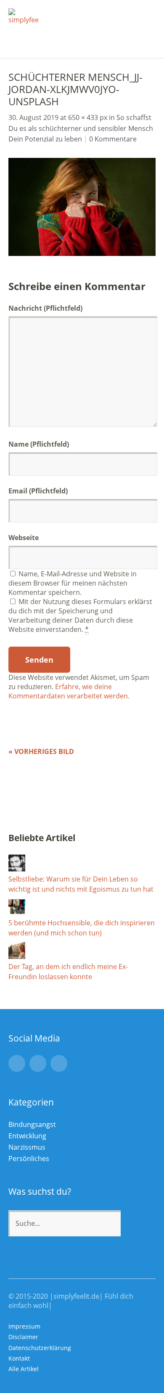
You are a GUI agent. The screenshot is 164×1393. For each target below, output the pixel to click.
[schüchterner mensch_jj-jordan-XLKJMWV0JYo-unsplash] (82, 253)
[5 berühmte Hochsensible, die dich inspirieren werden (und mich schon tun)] (16, 912)
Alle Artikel (23, 1369)
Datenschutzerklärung (39, 1348)
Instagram (16, 1063)
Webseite (23, 537)
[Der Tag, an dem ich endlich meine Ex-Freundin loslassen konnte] (16, 956)
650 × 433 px (87, 117)
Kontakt (19, 1358)
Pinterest (58, 1063)
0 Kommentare (113, 139)
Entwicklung (27, 1135)
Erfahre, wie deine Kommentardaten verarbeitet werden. (69, 691)
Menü (145, 13)
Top (147, 1369)
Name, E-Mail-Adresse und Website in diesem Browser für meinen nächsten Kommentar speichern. (72, 583)
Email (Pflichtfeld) (38, 490)
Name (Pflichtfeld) (38, 444)
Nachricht (45, 308)
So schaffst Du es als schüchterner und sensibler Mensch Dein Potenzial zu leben (80, 128)
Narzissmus (26, 1147)
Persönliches (28, 1158)
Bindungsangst (32, 1124)
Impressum (24, 1326)
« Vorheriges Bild (41, 751)
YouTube (37, 1063)
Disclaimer (23, 1337)
